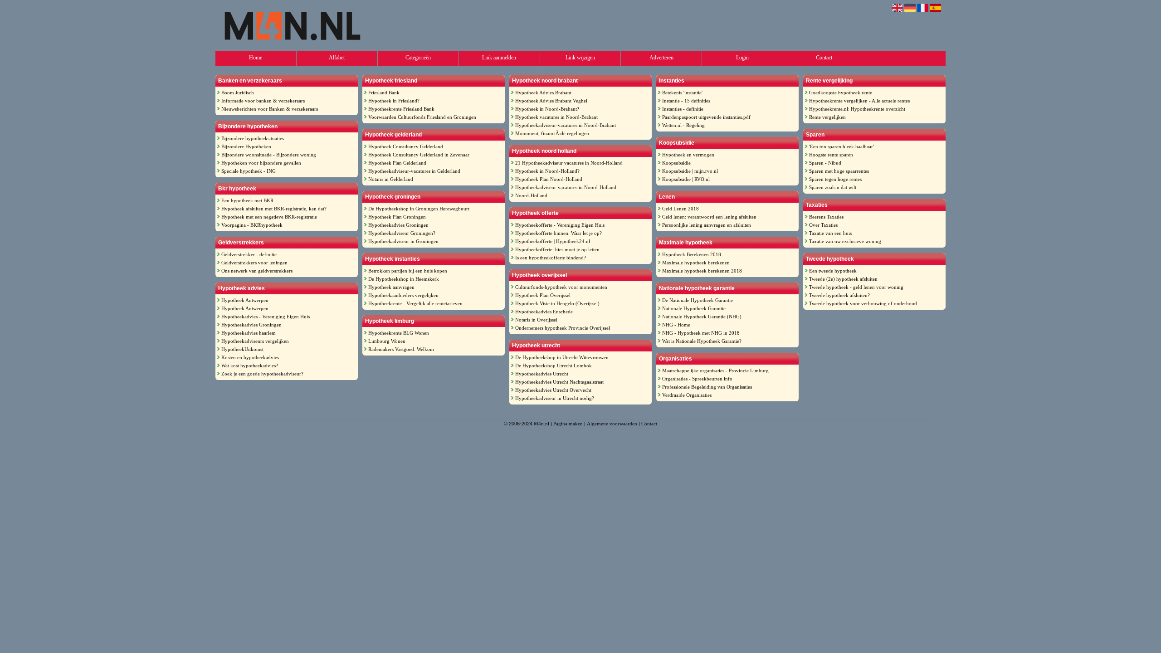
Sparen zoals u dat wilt (832, 187)
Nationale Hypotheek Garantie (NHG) (701, 316)
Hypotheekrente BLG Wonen (398, 333)
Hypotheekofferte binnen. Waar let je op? (558, 233)
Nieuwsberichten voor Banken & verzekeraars (269, 109)
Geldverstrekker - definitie (249, 254)
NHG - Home (676, 324)
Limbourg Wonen (386, 341)
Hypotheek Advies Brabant (543, 92)
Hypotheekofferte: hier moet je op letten (557, 249)
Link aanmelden (499, 57)
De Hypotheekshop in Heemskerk (403, 279)
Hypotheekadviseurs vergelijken (255, 341)
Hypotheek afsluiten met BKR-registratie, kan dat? (274, 208)
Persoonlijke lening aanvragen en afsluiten (706, 225)
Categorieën (418, 57)
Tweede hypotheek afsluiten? (839, 295)
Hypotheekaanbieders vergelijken (403, 295)
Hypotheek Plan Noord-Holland (548, 179)
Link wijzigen (580, 57)
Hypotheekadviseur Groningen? (401, 233)
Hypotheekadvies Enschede (544, 311)
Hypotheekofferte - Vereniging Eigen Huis (560, 225)
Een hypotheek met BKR (247, 200)
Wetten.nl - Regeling (683, 125)
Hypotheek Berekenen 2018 (691, 254)
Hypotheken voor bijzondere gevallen (261, 163)
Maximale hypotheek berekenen (696, 262)
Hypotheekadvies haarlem (248, 333)
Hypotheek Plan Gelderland (397, 163)
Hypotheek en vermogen (688, 154)
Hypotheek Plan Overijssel (543, 295)
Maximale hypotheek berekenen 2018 (702, 270)
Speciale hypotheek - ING (248, 171)
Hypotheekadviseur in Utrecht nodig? (554, 398)
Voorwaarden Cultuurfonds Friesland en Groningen (422, 117)
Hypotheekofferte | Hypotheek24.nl (552, 241)
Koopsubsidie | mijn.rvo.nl (690, 171)
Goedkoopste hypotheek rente (840, 92)
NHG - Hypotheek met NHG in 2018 (701, 333)
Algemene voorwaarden (612, 423)
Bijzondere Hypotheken (246, 146)
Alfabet (337, 57)
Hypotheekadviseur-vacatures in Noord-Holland (565, 187)
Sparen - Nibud (825, 163)
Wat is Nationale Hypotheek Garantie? (701, 341)
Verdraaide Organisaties (687, 395)
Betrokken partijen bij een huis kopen (407, 270)
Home (255, 57)
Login (742, 57)
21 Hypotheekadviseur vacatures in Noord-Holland (569, 163)
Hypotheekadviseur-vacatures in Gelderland (414, 171)
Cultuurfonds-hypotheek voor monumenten (561, 287)
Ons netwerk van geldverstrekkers (257, 270)
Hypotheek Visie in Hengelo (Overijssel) (557, 303)
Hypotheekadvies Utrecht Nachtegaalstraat (559, 382)
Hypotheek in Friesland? (394, 100)
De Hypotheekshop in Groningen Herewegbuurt (418, 208)
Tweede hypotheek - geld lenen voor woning (856, 287)
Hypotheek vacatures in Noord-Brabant (556, 117)
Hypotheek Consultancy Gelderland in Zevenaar (418, 154)
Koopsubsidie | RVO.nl (686, 179)
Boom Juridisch (237, 92)
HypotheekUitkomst (242, 349)
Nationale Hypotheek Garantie (694, 308)
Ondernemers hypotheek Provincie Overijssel (562, 328)
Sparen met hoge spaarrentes (839, 171)
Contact (824, 57)
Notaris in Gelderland (390, 179)
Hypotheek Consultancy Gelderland (405, 146)
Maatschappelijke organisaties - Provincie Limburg (715, 370)
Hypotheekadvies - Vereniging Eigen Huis (265, 316)
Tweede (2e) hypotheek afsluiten (843, 279)
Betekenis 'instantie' (682, 92)
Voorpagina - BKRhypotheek (252, 225)
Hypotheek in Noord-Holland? (547, 171)
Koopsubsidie (676, 163)
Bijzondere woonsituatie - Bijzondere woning (268, 154)
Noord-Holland (531, 195)
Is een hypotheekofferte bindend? (550, 257)
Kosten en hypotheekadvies (250, 357)
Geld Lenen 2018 (680, 208)
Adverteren (661, 57)
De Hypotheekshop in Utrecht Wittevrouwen (562, 357)
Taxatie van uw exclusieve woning (845, 241)
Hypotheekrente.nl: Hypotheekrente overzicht (857, 109)
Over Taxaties (823, 225)
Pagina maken (568, 423)
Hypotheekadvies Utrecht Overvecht (553, 390)
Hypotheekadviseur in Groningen (403, 241)
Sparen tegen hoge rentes (835, 179)
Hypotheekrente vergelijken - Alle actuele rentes (859, 100)
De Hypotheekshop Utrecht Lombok (553, 365)
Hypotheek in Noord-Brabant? (547, 109)
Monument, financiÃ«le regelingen (552, 133)
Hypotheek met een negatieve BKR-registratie (269, 216)
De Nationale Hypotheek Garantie (697, 300)
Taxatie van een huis (830, 233)
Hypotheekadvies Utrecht (541, 373)
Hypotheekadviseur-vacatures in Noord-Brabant (565, 125)
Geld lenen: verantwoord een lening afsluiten (709, 216)
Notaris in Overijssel (536, 319)
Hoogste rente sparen (831, 154)
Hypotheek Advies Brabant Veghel (551, 100)
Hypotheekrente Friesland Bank (401, 109)
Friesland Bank (384, 92)
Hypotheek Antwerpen (244, 300)
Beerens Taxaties (826, 216)
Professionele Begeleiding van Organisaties (707, 387)
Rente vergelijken (827, 117)
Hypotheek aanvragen (391, 287)
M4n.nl (541, 423)
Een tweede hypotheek (833, 270)
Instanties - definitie (682, 109)
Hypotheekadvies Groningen (251, 324)
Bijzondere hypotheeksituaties (252, 138)
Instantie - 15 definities (686, 100)
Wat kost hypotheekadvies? (249, 365)
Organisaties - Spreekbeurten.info (697, 378)
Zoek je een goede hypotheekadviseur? (262, 373)
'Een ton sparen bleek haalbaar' (841, 146)
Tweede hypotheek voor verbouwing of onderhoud (863, 303)
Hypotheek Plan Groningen (397, 216)
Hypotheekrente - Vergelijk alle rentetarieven (415, 303)
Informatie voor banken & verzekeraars (263, 100)
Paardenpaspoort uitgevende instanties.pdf (706, 117)
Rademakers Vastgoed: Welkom (401, 349)
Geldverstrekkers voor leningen (254, 262)
